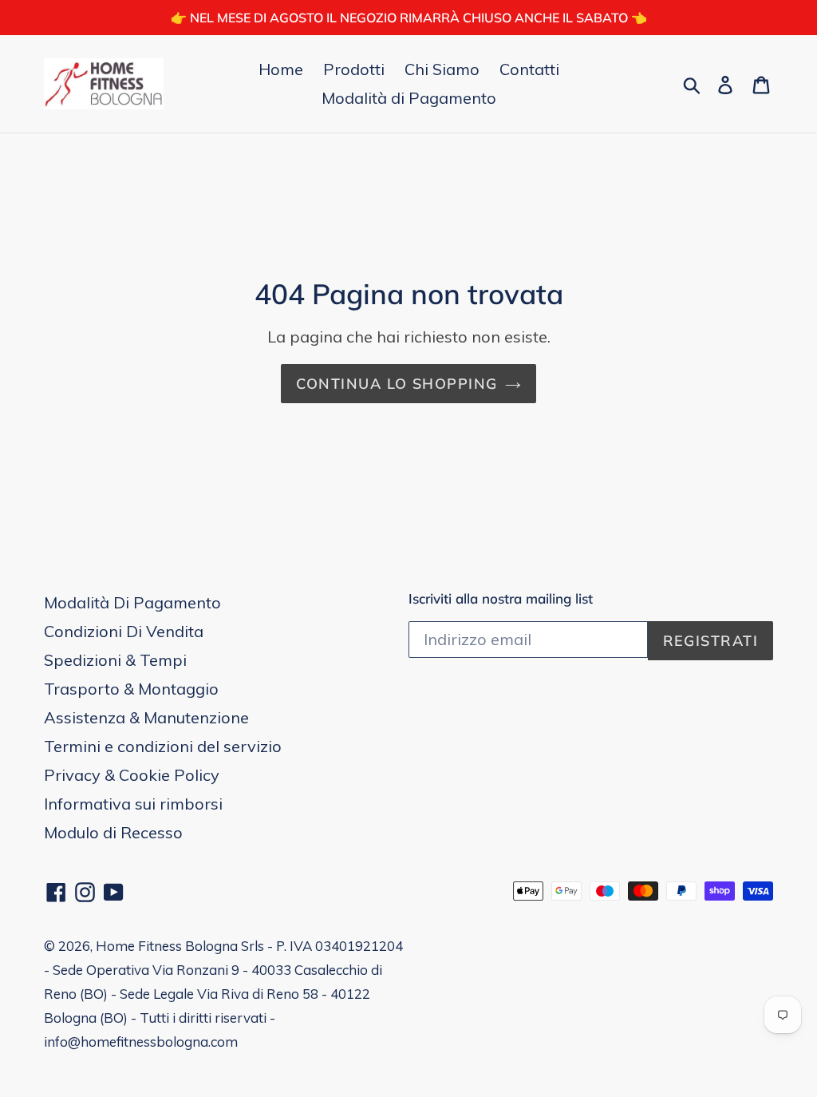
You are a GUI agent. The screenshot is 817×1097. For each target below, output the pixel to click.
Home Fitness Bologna (167, 945)
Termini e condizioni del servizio (163, 746)
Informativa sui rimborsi (133, 804)
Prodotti (354, 69)
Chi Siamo (442, 69)
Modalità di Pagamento (409, 98)
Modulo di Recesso (113, 832)
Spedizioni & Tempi (115, 660)
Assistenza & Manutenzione (146, 717)
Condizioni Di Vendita (123, 631)
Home (281, 69)
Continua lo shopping (397, 383)
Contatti (529, 69)
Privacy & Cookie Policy (131, 775)
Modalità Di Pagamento (132, 602)
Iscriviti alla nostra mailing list (500, 599)
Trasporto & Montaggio (131, 689)
